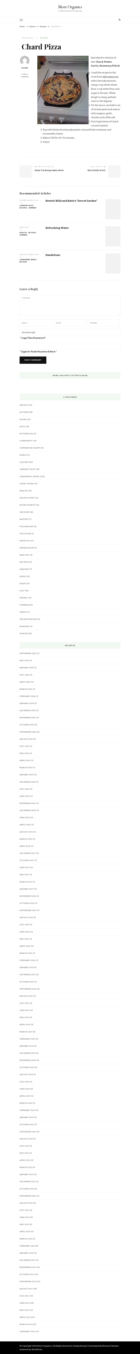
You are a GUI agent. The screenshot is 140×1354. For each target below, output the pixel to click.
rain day (24, 555)
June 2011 (25, 1303)
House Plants (27, 505)
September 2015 (28, 989)
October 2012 (27, 1189)
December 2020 (28, 810)
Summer (32, 208)
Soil (22, 591)
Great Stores (27, 484)
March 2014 (26, 1103)
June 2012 (25, 1217)
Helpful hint (27, 498)
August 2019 (26, 832)
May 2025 (24, 660)
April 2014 (25, 1096)
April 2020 (25, 825)
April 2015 (25, 1025)
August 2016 (26, 917)
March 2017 (26, 882)
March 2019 (26, 839)
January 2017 (27, 889)
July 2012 (24, 1210)
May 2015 (24, 1017)
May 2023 (24, 753)
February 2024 (27, 696)
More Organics (70, 6)
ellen (25, 68)
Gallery (24, 462)
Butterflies (26, 434)
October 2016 (27, 903)
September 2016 (28, 910)
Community (26, 441)
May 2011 (24, 1310)
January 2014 (27, 1117)
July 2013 (24, 1146)
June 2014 (25, 1089)
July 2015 (24, 1003)
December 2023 (28, 710)
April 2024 (25, 682)
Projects (25, 541)
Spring (23, 598)
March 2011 (26, 1324)
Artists (24, 405)
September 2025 (28, 653)
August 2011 (26, 1289)
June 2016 (25, 932)
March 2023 (26, 768)
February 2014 (27, 1110)
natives (24, 519)
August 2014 (26, 1074)
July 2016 (24, 925)
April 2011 (25, 1317)
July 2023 (24, 746)
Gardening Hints (28, 260)
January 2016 (27, 967)
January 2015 (27, 1046)
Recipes (44, 38)
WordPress (36, 1349)
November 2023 (28, 718)
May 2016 (24, 939)
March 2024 (26, 689)
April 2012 (25, 1232)
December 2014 (28, 1053)
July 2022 (24, 789)
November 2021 (28, 803)
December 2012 (28, 1182)
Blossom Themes (110, 1346)
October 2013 (27, 1124)
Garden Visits (26, 205)
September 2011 (28, 1281)
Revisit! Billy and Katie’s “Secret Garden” (71, 200)
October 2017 (27, 860)
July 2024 (25, 675)
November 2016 (28, 896)
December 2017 (28, 853)
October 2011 (27, 1274)
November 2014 (28, 1060)
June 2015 (25, 1010)
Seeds (23, 576)
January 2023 (27, 775)
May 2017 (24, 875)
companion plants (30, 448)
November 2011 (28, 1267)
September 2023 (28, 732)
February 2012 (27, 1246)
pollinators (26, 526)
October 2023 (27, 725)
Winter (24, 634)
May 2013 (24, 1153)
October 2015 (27, 982)
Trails (23, 612)
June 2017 (25, 867)
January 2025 (27, 668)
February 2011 (27, 1331)
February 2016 (27, 960)
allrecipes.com (111, 76)
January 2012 (27, 1253)
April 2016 (25, 946)
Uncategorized (28, 619)
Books (23, 419)
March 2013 (26, 1167)
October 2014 (27, 1067)
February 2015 (27, 1039)
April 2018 (25, 846)
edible (23, 455)
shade (23, 584)
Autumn (24, 412)
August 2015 (26, 996)
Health (23, 233)
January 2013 (27, 1174)
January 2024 (27, 703)
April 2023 (25, 760)
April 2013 (25, 1160)
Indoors (24, 512)
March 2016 (26, 953)
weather (25, 626)
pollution (25, 534)
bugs (22, 427)
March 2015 (26, 1032)
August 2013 (26, 1139)
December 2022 (28, 782)
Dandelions (53, 255)
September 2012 (28, 1196)
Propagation (27, 548)
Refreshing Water (57, 227)
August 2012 (26, 1203)
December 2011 (28, 1260)
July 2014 (24, 1082)
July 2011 (24, 1296)
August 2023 (26, 739)
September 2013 (28, 1132)
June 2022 (25, 796)
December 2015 (28, 975)
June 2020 (25, 818)
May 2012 (24, 1224)
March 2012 (26, 1239)
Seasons (24, 569)
